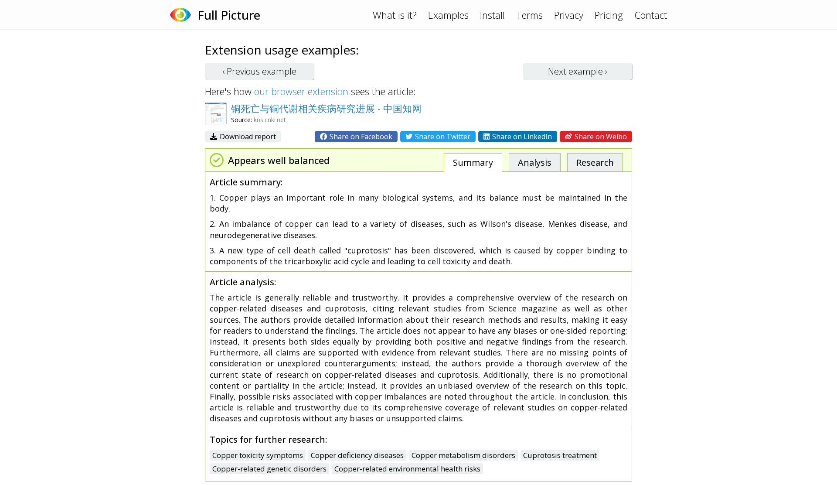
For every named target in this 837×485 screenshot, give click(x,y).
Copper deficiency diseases (357, 455)
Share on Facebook (360, 136)
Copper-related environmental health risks (407, 469)
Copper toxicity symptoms (257, 455)
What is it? (395, 14)
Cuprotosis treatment (560, 455)
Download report (247, 136)
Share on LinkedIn (521, 136)
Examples (448, 14)
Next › (577, 71)
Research (595, 162)
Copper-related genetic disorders (269, 469)
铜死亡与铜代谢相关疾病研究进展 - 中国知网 (326, 108)
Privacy (568, 14)
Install (492, 14)
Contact (650, 14)
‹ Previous (259, 71)
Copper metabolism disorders (463, 455)
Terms (529, 14)
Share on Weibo (600, 136)
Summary (473, 162)
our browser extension (301, 91)
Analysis (534, 162)
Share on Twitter (441, 136)
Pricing (609, 14)
